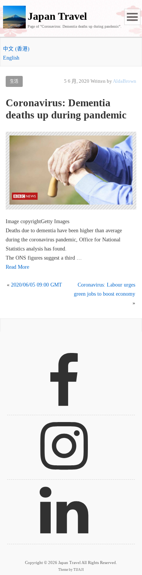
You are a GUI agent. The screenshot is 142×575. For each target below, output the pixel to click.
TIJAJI (78, 570)
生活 (14, 81)
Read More (17, 267)
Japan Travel (57, 16)
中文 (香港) (16, 49)
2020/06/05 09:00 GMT (36, 285)
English (11, 58)
